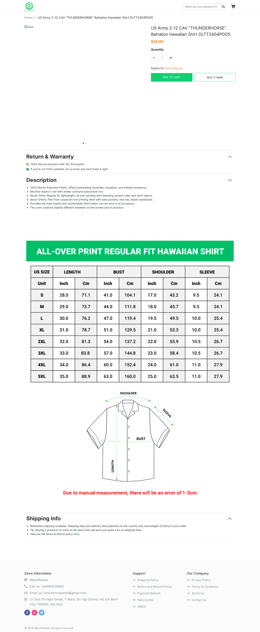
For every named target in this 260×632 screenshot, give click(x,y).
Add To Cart (171, 77)
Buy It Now (215, 77)
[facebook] (27, 612)
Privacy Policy (201, 580)
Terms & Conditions (204, 586)
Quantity (157, 49)
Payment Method (148, 593)
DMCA (141, 606)
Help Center (145, 600)
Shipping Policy (147, 580)
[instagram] (34, 612)
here (76, 534)
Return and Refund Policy (154, 586)
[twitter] (42, 612)
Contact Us (199, 600)
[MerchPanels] (29, 6)
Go (223, 6)
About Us (197, 593)
